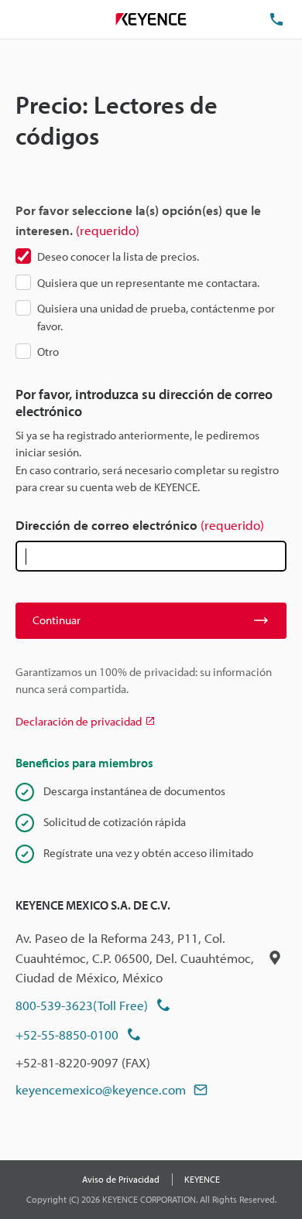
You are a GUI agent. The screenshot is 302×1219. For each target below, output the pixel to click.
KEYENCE (202, 1179)
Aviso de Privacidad (121, 1179)
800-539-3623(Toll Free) (81, 1005)
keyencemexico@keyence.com (100, 1089)
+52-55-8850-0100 (66, 1034)
